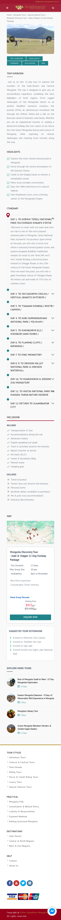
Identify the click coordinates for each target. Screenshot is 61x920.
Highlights (34, 58)
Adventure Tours (17, 757)
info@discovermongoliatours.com (46, 2)
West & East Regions (19, 846)
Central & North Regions (21, 841)
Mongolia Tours (19, 15)
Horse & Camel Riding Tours (23, 777)
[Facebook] (10, 883)
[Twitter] (23, 883)
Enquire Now (30, 617)
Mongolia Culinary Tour (28, 711)
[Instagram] (30, 883)
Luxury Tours (15, 782)
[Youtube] (16, 883)
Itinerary (14, 63)
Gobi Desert (15, 836)
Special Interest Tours (36, 15)
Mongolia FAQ (16, 801)
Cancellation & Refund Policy (24, 806)
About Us (13, 865)
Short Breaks (15, 767)
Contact (13, 860)
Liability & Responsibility (22, 811)
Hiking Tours (15, 772)
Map (43, 63)
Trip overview (16, 58)
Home (9, 15)
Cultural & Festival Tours (22, 762)
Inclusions (30, 63)
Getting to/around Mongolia (23, 821)
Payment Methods (18, 816)
